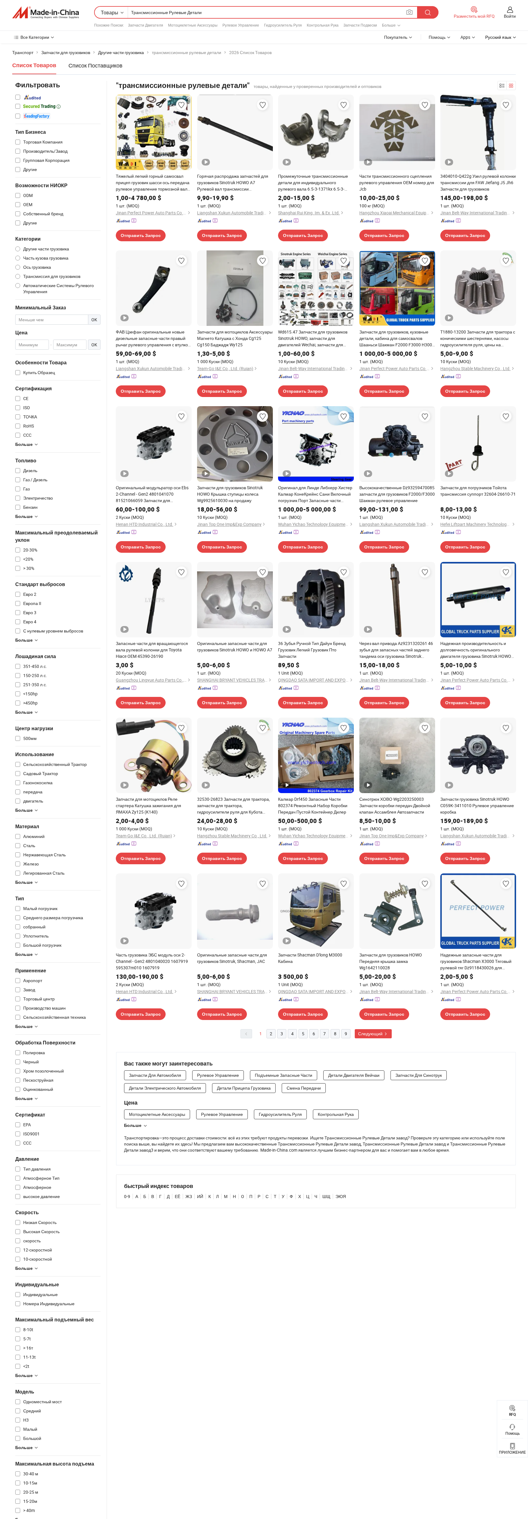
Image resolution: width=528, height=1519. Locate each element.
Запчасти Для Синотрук (418, 1075)
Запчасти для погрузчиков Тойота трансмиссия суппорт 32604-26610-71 (478, 491)
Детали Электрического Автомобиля (165, 1088)
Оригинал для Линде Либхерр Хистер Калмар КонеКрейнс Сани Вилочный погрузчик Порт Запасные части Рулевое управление (315, 494)
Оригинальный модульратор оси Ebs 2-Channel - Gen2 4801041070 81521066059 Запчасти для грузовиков (152, 494)
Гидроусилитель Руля (283, 25)
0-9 (127, 1196)
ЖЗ (188, 1196)
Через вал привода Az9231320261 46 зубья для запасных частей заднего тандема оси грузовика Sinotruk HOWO (396, 649)
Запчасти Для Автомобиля (155, 1075)
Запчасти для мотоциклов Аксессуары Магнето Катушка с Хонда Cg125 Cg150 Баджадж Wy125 (235, 338)
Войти (510, 16)
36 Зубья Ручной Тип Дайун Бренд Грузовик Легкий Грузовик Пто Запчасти (312, 649)
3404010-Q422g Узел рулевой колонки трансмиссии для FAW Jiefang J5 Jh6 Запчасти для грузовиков (478, 182)
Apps (465, 37)
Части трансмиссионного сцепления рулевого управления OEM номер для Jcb (396, 182)
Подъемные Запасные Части (283, 1075)
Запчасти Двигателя (145, 25)
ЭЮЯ (341, 1196)
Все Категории (34, 37)
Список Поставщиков (95, 65)
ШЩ (326, 1196)
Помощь (437, 37)
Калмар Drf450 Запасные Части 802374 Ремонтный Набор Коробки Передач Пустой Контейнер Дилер (312, 805)
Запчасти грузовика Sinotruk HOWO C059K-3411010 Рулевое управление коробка (477, 805)
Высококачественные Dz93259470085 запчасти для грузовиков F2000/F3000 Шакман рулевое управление (397, 494)
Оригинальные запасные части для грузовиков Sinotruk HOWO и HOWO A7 (234, 646)
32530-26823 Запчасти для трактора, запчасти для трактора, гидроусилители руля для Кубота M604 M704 (233, 805)
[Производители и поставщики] (45, 12)
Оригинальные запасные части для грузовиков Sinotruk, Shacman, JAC (232, 958)
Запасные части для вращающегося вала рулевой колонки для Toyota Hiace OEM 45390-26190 (152, 649)
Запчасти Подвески (360, 25)
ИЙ (200, 1196)
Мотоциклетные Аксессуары (193, 25)
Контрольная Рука (323, 25)
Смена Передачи (304, 1088)
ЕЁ (177, 1196)
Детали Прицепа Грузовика (244, 1088)
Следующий (370, 1033)
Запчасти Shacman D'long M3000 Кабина (310, 958)
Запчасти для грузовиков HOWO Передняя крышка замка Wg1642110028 (390, 961)
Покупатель (395, 37)
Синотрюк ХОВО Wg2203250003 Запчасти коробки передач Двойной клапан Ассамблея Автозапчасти (394, 805)
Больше (132, 1125)
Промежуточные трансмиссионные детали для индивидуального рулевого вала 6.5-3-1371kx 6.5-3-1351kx (313, 182)
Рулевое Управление (240, 25)
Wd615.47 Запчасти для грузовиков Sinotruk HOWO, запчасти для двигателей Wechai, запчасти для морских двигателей (312, 338)
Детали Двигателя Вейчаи (354, 1075)
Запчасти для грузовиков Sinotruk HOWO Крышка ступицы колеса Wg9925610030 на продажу (230, 494)
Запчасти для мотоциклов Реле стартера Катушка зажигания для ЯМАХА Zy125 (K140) (148, 805)
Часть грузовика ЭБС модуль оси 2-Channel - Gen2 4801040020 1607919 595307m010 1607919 (152, 961)
